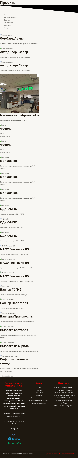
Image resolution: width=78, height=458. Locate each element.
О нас (39, 387)
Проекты (39, 390)
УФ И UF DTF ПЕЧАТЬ (64, 398)
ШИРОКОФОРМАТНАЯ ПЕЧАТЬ (64, 395)
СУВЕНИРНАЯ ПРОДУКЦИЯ (64, 406)
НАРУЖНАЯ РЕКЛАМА (64, 390)
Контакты (39, 395)
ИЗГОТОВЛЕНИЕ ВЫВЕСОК (63, 387)
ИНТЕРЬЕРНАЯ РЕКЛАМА (64, 393)
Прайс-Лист (39, 393)
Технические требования (39, 398)
